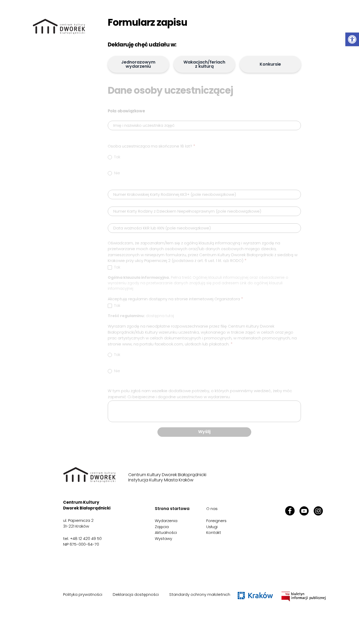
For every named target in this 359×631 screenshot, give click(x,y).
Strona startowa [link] (172, 508)
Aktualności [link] (166, 532)
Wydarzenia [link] (166, 520)
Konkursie (270, 64)
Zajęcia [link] (162, 526)
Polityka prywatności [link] (82, 594)
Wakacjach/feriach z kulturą (204, 64)
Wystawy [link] (163, 538)
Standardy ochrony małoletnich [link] (199, 594)
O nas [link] (212, 508)
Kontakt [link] (213, 532)
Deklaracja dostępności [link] (136, 594)
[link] (352, 39)
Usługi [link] (212, 526)
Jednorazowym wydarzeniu (138, 64)
